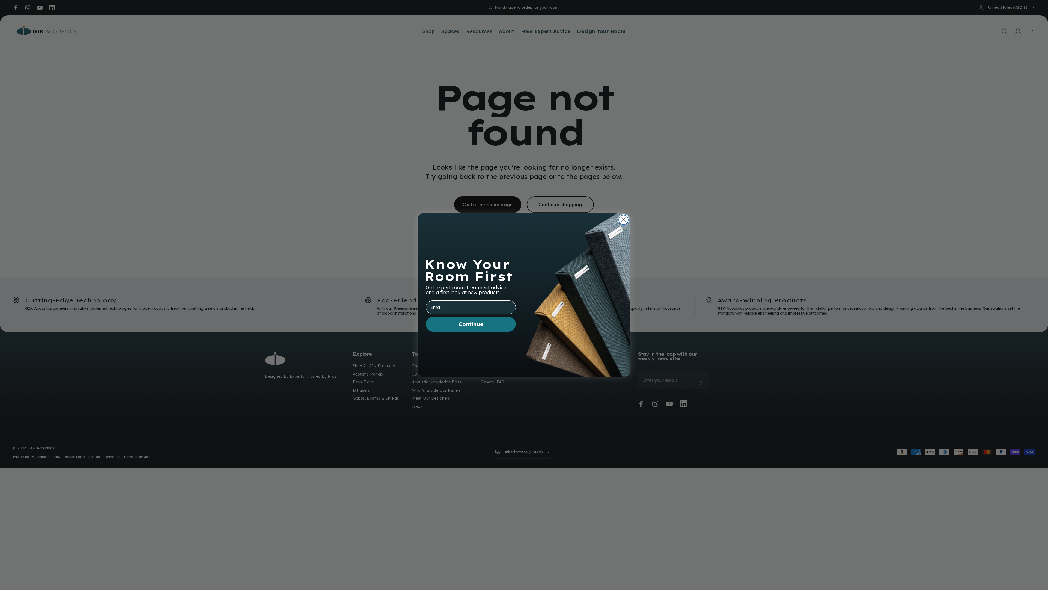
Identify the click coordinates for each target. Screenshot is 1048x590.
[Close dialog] (623, 220)
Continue (470, 324)
